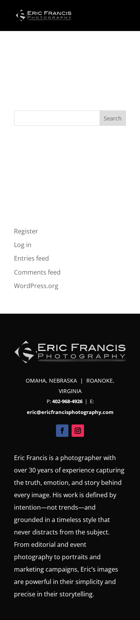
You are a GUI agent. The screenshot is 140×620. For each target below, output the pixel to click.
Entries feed (31, 258)
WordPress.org (36, 286)
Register (26, 231)
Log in (23, 244)
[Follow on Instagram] (78, 430)
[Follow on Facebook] (62, 430)
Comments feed (37, 272)
